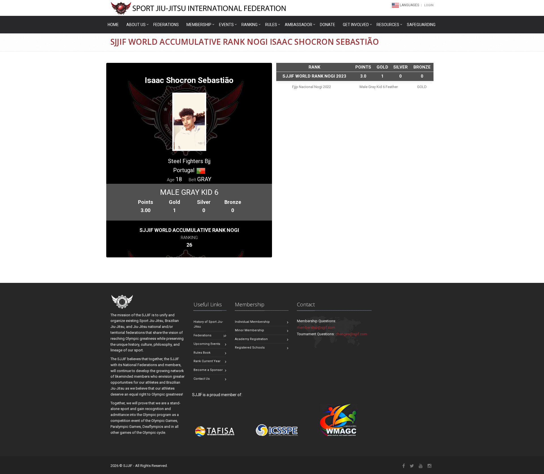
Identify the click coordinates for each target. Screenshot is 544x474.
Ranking (249, 24)
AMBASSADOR (298, 24)
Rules (271, 24)
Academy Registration (251, 339)
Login (429, 5)
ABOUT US (136, 24)
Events (226, 24)
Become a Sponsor (208, 370)
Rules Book (202, 353)
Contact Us (202, 379)
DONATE (327, 24)
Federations (166, 24)
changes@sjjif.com (351, 334)
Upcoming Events (207, 344)
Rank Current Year (207, 361)
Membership (198, 24)
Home (113, 24)
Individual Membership (252, 322)
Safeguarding (421, 24)
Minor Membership (249, 330)
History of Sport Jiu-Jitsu (208, 324)
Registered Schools (250, 347)
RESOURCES (388, 24)
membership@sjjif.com (316, 327)
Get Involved (356, 24)
